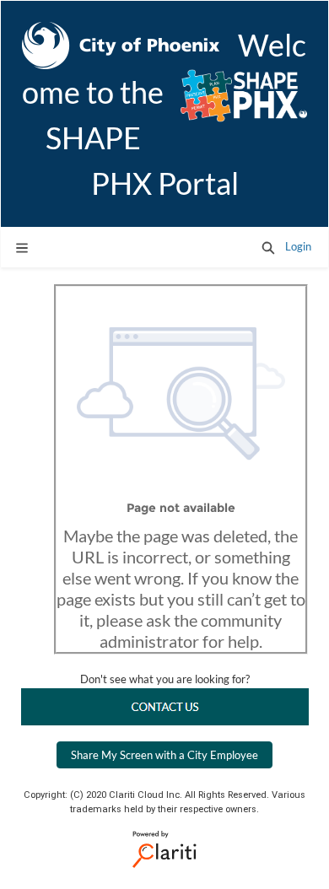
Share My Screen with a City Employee (164, 755)
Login (298, 246)
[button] (268, 247)
